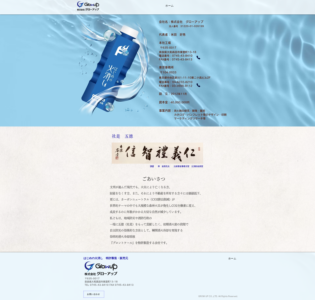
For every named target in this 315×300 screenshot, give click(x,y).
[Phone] (198, 57)
